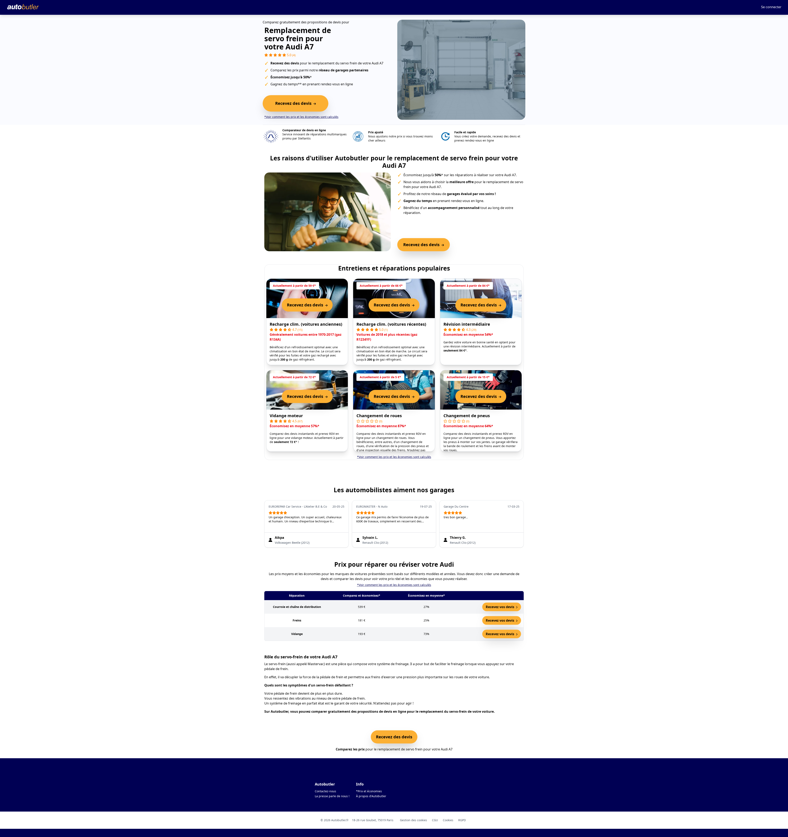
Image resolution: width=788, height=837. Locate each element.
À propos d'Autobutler (371, 796)
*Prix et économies (369, 791)
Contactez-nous (325, 791)
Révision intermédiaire (466, 324)
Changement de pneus (466, 415)
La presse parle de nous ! (332, 796)
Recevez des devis (394, 737)
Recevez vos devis (500, 607)
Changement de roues (379, 415)
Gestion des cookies (413, 820)
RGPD (462, 820)
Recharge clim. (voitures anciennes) (306, 324)
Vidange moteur (286, 415)
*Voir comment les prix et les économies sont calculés (301, 117)
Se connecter (771, 7)
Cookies (448, 820)
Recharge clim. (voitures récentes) (391, 324)
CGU (435, 820)
